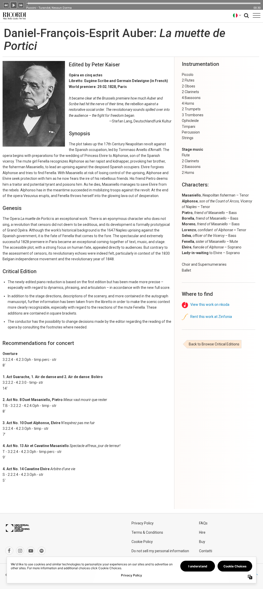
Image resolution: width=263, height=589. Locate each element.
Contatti (205, 551)
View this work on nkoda (208, 304)
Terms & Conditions (147, 532)
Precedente (6, 5)
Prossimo (21, 5)
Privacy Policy (143, 523)
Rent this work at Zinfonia (210, 317)
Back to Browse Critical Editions (214, 344)
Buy (202, 542)
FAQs (203, 523)
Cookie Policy (142, 542)
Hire (202, 532)
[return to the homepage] (13, 15)
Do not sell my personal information (160, 551)
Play (13, 5)
